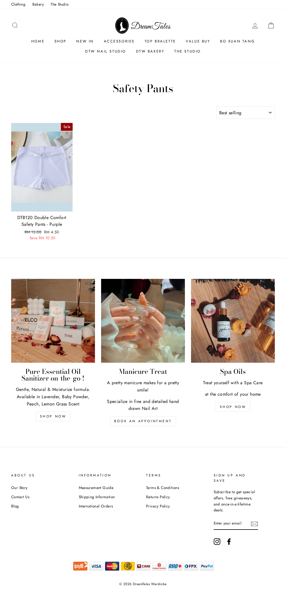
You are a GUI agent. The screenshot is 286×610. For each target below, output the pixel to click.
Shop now (53, 416)
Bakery (38, 4)
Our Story (19, 487)
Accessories (119, 41)
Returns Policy (158, 497)
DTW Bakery (150, 51)
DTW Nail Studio (105, 51)
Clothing (18, 4)
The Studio (59, 4)
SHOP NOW (233, 406)
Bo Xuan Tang (237, 41)
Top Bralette (160, 41)
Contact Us (20, 497)
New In (85, 41)
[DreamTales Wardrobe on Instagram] (217, 541)
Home (37, 41)
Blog (15, 506)
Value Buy (198, 41)
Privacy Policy (158, 506)
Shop (60, 41)
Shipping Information (97, 497)
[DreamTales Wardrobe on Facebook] (229, 541)
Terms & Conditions (162, 487)
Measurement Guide (96, 487)
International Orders (96, 506)
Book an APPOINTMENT (143, 421)
